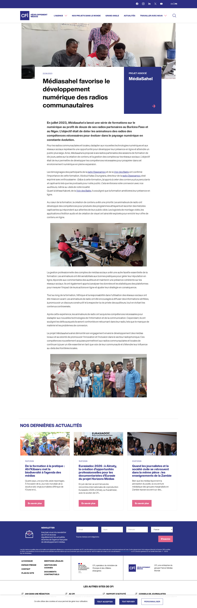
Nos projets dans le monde (86, 15)
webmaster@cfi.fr (125, 551)
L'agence (58, 15)
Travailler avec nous (151, 15)
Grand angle (112, 15)
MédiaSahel (141, 78)
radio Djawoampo (97, 172)
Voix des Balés (121, 172)
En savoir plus (35, 503)
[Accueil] (33, 15)
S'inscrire (165, 539)
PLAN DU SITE (27, 573)
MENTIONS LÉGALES (53, 561)
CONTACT (25, 569)
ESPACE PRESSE (28, 565)
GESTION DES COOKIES (50, 566)
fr (176, 3)
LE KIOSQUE (27, 561)
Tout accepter (105, 601)
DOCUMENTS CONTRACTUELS (51, 573)
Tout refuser (128, 601)
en (172, 3)
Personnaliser (152, 602)
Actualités (129, 15)
